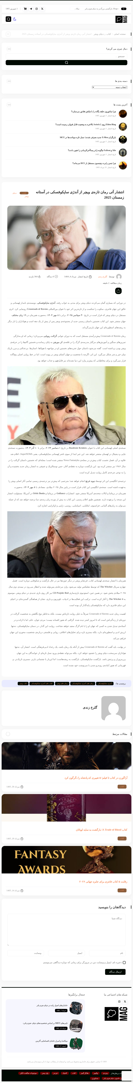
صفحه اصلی (120, 34)
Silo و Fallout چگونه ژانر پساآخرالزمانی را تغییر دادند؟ (92, 150)
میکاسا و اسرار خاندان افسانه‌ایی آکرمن (51, 1041)
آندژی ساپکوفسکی (105, 683)
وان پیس (45, 1073)
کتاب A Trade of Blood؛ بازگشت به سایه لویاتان (101, 829)
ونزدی (105, 1073)
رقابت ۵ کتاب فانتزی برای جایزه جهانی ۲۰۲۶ (103, 881)
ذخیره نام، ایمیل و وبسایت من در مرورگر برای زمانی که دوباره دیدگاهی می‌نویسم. (82, 962)
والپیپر (96, 1073)
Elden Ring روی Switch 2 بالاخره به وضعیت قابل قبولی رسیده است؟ (85, 124)
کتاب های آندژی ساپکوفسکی (41, 683)
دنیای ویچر (99, 34)
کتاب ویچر (23, 683)
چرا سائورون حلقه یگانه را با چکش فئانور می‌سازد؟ (93, 111)
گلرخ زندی (102, 276)
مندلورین (95, 1078)
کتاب (108, 34)
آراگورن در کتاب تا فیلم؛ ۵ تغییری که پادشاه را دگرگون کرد (96, 777)
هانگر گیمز (84, 1073)
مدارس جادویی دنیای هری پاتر (114, 1078)
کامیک (65, 1073)
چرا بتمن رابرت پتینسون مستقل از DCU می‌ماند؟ (94, 163)
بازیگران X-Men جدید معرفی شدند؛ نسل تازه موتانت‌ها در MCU (88, 137)
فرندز (55, 1073)
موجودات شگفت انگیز (28, 1073)
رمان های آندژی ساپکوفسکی (82, 683)
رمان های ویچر (62, 683)
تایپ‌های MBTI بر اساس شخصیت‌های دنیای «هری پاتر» (45, 1023)
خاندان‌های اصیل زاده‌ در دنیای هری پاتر (52, 1005)
